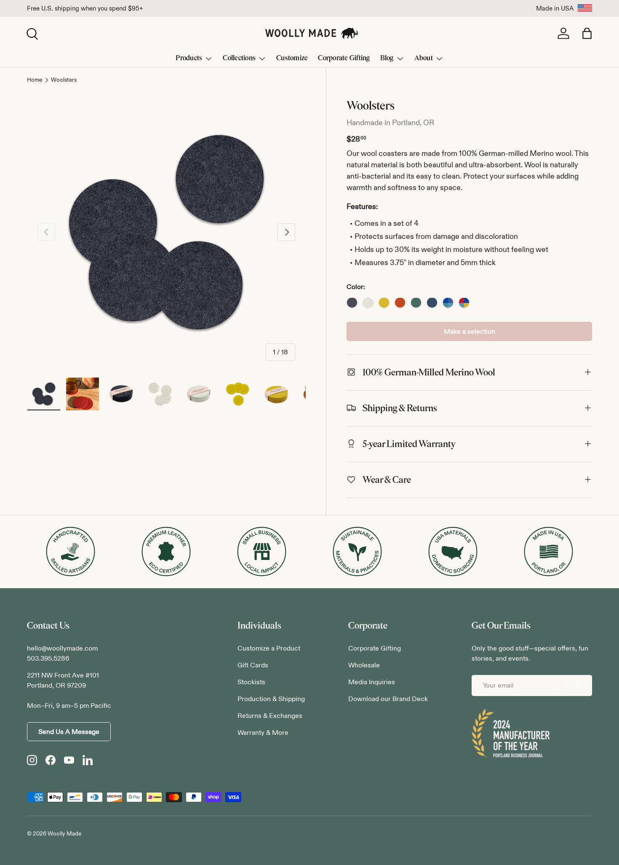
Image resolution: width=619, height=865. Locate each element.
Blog (387, 58)
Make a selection (469, 331)
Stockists (251, 682)
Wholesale (364, 665)
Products (189, 58)
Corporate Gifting (344, 58)
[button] (587, 33)
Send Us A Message (68, 732)
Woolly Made (64, 833)
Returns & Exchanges (269, 716)
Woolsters (64, 80)
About (423, 58)
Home (34, 80)
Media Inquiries (371, 682)
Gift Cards (252, 665)
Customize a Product (268, 648)
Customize (292, 58)
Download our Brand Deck (388, 699)
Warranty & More (262, 732)
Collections (239, 58)
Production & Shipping (271, 699)
